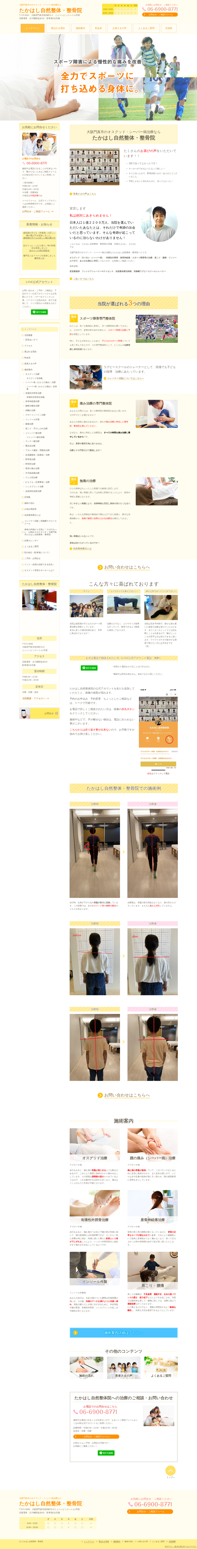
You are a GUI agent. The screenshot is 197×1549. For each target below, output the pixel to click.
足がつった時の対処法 (39, 250)
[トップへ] (170, 1470)
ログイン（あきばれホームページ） (181, 1546)
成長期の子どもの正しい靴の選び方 (39, 238)
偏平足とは (39, 258)
